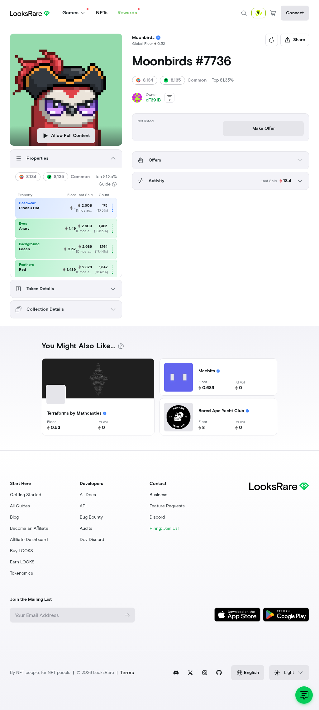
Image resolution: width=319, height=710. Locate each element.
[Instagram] (205, 672)
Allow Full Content (70, 135)
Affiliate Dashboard (29, 539)
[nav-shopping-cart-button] (273, 13)
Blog (14, 517)
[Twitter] (190, 672)
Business (158, 494)
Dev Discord (92, 539)
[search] (243, 13)
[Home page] (30, 13)
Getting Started (25, 494)
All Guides (20, 506)
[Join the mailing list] (127, 615)
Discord (157, 517)
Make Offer (263, 128)
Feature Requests (167, 506)
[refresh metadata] (271, 40)
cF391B (153, 100)
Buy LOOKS (21, 550)
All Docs (88, 494)
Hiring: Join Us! (164, 528)
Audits (86, 528)
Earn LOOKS (22, 562)
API (83, 506)
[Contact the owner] (169, 98)
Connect (295, 13)
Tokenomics (21, 573)
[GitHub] (219, 672)
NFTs (101, 13)
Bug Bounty (91, 517)
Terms (127, 672)
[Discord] (176, 672)
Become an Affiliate (29, 528)
